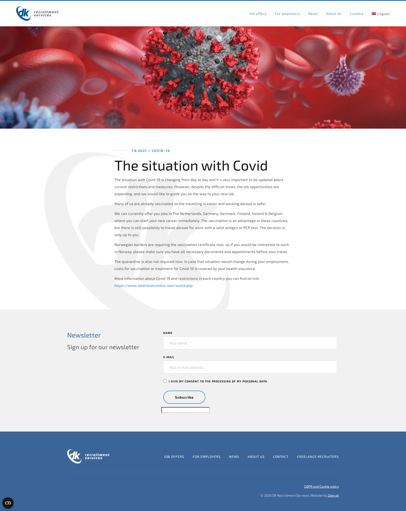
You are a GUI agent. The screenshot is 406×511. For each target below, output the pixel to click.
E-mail (168, 357)
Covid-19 (161, 151)
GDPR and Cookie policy (321, 486)
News (313, 14)
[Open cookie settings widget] (8, 503)
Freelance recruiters (318, 457)
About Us (334, 14)
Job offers (257, 14)
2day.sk (333, 495)
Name (167, 332)
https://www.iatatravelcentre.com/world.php (153, 285)
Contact (356, 14)
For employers (287, 14)
